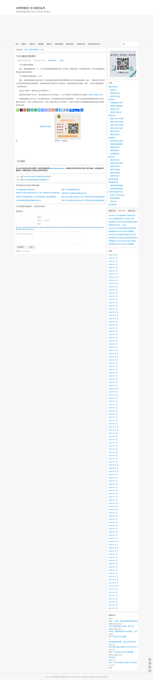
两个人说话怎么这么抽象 (117, 636)
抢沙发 (61, 60)
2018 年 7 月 (113, 557)
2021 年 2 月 (113, 459)
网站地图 (91, 677)
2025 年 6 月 (113, 296)
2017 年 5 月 (113, 602)
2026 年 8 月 (113, 255)
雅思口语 (32, 44)
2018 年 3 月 (113, 570)
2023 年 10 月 (113, 357)
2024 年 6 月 (113, 331)
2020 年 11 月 (113, 468)
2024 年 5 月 (113, 334)
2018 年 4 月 (113, 567)
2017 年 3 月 (113, 608)
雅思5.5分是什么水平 (96, 95)
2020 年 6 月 (113, 484)
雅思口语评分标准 (116, 128)
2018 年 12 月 (113, 541)
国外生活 (113, 201)
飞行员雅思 (21, 161)
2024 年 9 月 (113, 322)
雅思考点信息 (115, 96)
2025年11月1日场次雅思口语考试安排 (122, 215)
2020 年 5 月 (113, 487)
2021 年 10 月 (113, 433)
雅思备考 (105, 677)
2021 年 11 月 (113, 430)
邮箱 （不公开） (44, 220)
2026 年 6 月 (113, 261)
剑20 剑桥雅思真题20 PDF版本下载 (121, 219)
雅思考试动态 (115, 93)
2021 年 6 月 (113, 446)
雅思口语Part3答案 (117, 125)
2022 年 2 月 (113, 420)
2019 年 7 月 (113, 519)
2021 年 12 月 (113, 427)
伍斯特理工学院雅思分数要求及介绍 (74, 193)
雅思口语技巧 (115, 131)
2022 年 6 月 (113, 408)
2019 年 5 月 (113, 525)
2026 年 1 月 (113, 274)
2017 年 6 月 (113, 599)
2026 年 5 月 (113, 264)
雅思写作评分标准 (116, 163)
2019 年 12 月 (113, 503)
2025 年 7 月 (113, 293)
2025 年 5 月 (113, 299)
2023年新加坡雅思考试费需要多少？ (37, 180)
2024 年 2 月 (113, 344)
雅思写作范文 (115, 166)
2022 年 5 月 (113, 411)
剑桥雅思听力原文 (116, 103)
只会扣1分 (112, 657)
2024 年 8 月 (113, 325)
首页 (17, 44)
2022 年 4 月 (113, 414)
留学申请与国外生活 (94, 44)
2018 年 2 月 (113, 573)
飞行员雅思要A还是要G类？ (26, 190)
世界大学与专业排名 (117, 195)
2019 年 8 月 (113, 516)
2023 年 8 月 (113, 363)
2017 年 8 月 (113, 592)
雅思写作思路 (115, 173)
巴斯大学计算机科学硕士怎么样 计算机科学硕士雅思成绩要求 (83, 200)
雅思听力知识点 (115, 112)
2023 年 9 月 (113, 360)
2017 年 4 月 (113, 605)
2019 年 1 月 (113, 538)
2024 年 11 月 (113, 315)
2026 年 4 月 (113, 268)
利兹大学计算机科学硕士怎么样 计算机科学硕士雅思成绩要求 (83, 197)
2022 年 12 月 (113, 389)
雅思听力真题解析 (116, 106)
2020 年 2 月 (113, 497)
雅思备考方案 (81, 44)
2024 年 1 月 (113, 347)
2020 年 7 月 (113, 481)
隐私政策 (85, 677)
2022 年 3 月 (113, 417)
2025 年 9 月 (113, 287)
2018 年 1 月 (113, 576)
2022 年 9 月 (113, 398)
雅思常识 (113, 90)
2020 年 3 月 (113, 494)
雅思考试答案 (59, 44)
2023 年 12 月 (113, 350)
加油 (110, 668)
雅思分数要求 (34, 50)
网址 (39, 224)
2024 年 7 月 (113, 328)
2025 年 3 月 (113, 306)
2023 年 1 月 (113, 385)
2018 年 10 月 (113, 548)
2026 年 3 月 (113, 271)
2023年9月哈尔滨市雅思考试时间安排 (37, 176)
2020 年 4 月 (113, 490)
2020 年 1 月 (113, 500)
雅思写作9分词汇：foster (117, 225)
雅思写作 (49, 44)
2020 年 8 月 (113, 478)
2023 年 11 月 (113, 354)
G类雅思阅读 (114, 154)
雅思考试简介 (70, 44)
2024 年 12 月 (113, 312)
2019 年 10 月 (113, 510)
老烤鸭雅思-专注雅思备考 (30, 8)
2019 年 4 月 (113, 529)
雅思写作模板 (115, 169)
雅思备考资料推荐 (116, 185)
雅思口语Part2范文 (117, 122)
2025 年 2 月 (113, 309)
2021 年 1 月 (113, 462)
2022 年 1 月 (113, 424)
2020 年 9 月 (113, 475)
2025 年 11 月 (113, 280)
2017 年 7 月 (113, 596)
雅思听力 (24, 44)
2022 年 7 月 (113, 404)
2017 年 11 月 (113, 583)
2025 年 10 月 (113, 283)
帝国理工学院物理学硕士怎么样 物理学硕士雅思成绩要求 (36, 197)
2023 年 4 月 (113, 376)
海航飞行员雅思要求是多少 (70, 190)
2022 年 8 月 (113, 401)
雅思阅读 (41, 44)
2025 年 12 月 (113, 277)
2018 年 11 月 (113, 545)
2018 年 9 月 (113, 551)
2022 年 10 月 (113, 395)
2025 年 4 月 (113, 303)
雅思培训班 (113, 204)
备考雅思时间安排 (116, 189)
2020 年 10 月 (113, 471)
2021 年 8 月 (113, 439)
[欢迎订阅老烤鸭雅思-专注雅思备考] (137, 2)
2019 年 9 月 (113, 513)
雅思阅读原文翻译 (116, 141)
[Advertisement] (76, 28)
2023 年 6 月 (113, 369)
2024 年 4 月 (113, 338)
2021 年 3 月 (113, 455)
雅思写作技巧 (115, 160)
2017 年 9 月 (113, 589)
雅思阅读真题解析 (116, 144)
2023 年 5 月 (113, 373)
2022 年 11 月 (113, 392)
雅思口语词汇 (115, 134)
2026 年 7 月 (113, 258)
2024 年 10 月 (113, 318)
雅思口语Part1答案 (117, 118)
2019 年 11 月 (113, 506)
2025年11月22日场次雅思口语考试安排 (122, 228)
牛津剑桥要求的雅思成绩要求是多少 (28, 200)
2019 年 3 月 (113, 532)
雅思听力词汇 (115, 109)
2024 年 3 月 (113, 341)
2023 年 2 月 (113, 382)
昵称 (40, 217)
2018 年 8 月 (113, 554)
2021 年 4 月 (113, 452)
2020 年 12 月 (113, 465)
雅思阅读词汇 (115, 150)
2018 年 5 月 (113, 564)
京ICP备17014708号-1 (75, 677)
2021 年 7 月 (113, 443)
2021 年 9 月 (113, 436)
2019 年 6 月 (113, 522)
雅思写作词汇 (115, 176)
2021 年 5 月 (113, 449)
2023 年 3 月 (113, 379)
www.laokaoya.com (57, 168)
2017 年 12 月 (113, 580)
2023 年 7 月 (113, 366)
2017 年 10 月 (113, 586)
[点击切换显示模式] (149, 659)
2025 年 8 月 (113, 290)
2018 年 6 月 (113, 560)
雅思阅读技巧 (115, 147)
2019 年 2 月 (113, 535)
